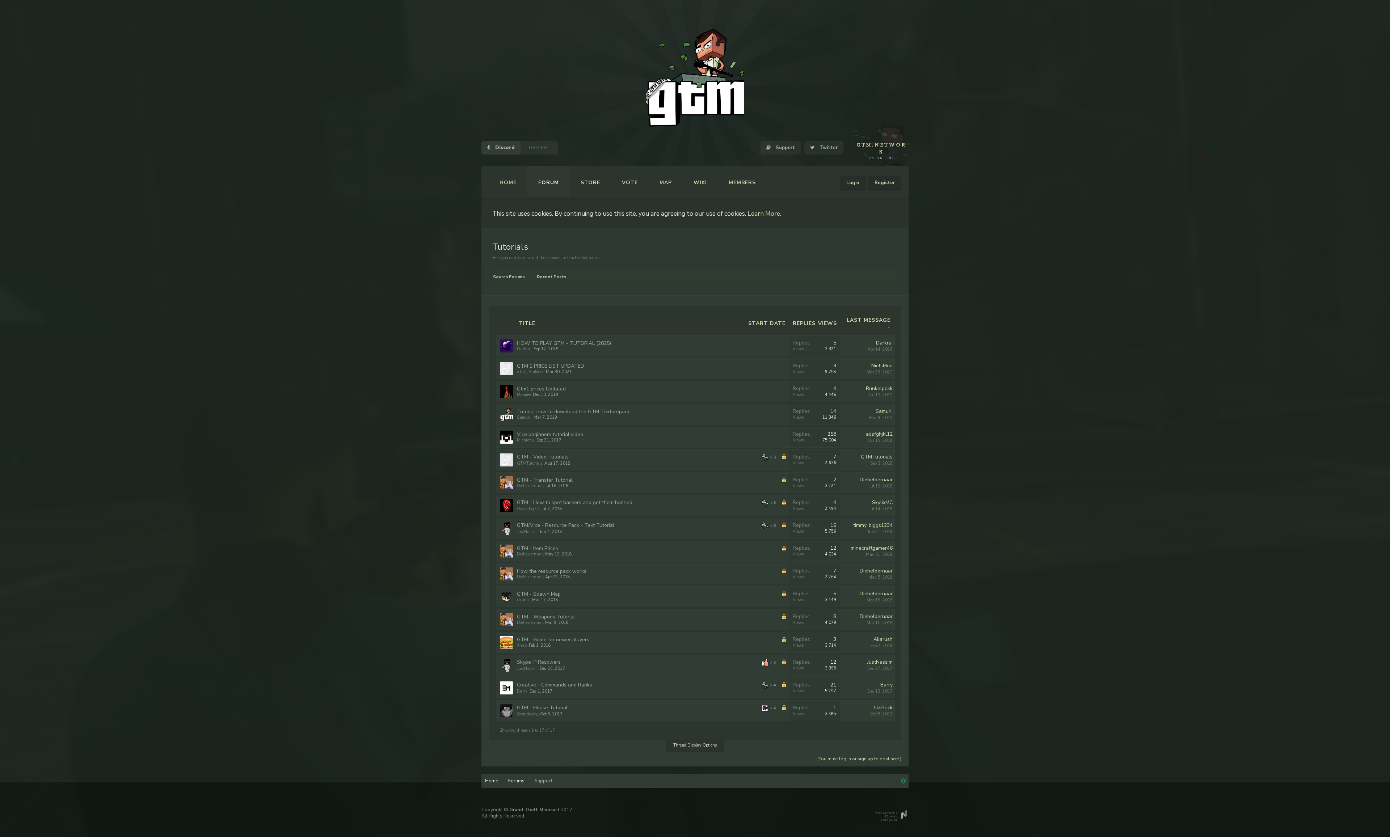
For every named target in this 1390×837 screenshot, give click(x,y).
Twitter (828, 147)
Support (784, 147)
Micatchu (525, 440)
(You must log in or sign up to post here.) (859, 759)
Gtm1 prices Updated (541, 388)
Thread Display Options (695, 745)
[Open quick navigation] (903, 780)
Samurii (524, 417)
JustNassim (527, 531)
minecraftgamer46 (872, 548)
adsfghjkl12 (879, 434)
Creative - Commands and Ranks (554, 684)
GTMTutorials (529, 463)
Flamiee (524, 394)
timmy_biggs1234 (873, 525)
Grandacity (527, 714)
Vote (630, 182)
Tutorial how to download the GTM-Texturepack (573, 411)
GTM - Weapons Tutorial (546, 616)
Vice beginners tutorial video (550, 434)
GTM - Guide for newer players (553, 639)
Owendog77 (528, 509)
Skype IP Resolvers (539, 662)
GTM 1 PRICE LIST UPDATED (550, 366)
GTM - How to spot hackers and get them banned (574, 502)
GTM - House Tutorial (542, 707)
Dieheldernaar (530, 486)
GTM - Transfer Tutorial (545, 480)
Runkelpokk (879, 388)
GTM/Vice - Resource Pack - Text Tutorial (565, 525)
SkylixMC (882, 502)
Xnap (522, 645)
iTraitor (523, 600)
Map (666, 182)
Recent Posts (551, 277)
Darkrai (524, 349)
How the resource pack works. (552, 571)
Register (885, 182)
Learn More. (764, 213)
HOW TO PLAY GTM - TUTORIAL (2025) (564, 343)
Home (508, 182)
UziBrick (883, 707)
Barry (522, 691)
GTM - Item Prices (537, 548)
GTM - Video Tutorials (543, 456)
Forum (548, 182)
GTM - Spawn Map (539, 594)
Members (742, 182)
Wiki (700, 182)
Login (852, 182)
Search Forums (509, 277)
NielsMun (882, 365)
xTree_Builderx (530, 372)
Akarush (883, 639)
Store (590, 182)
